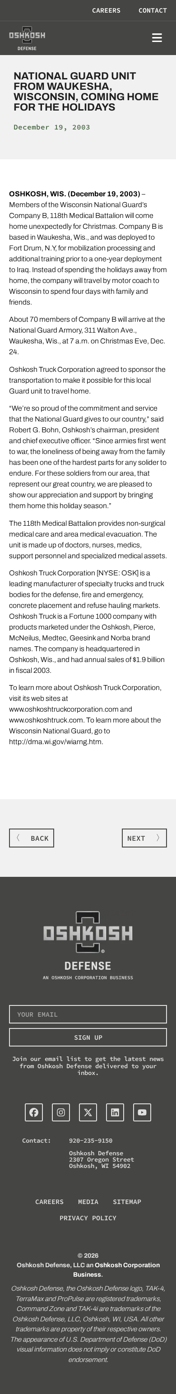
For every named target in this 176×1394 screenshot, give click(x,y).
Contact (153, 10)
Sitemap (127, 1201)
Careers (106, 10)
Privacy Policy (88, 1217)
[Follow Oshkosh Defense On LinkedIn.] (115, 1112)
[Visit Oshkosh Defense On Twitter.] (88, 1112)
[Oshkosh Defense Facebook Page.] (34, 1112)
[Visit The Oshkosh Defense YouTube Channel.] (142, 1112)
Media (88, 1201)
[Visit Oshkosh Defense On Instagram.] (61, 1112)
